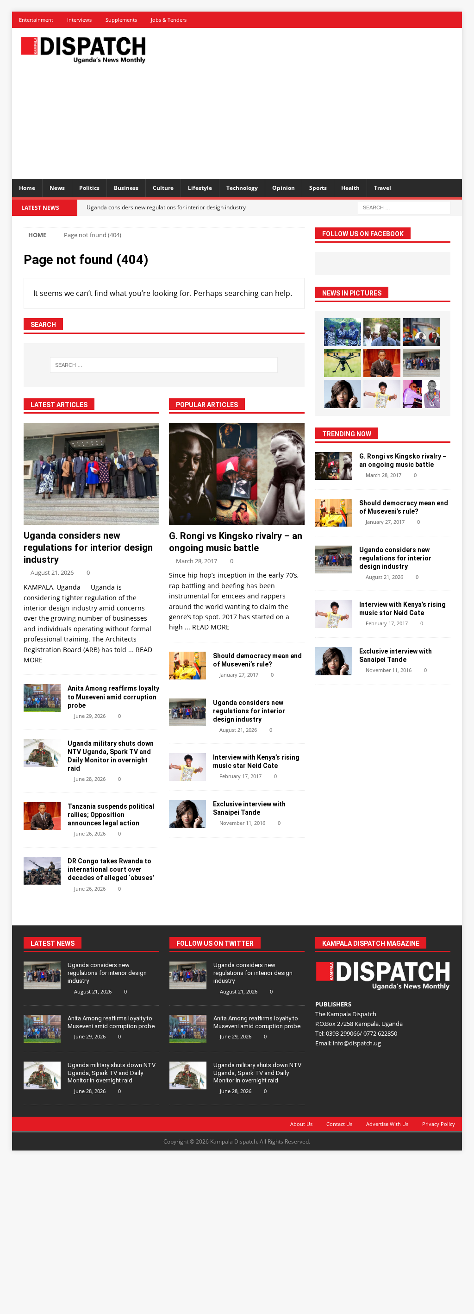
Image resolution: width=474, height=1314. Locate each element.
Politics (89, 188)
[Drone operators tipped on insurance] (342, 363)
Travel (382, 188)
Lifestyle (200, 188)
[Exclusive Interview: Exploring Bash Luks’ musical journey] (421, 394)
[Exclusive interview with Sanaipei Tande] (187, 814)
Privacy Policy (438, 1123)
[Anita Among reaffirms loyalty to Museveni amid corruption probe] (42, 698)
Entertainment (36, 19)
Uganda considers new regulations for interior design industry (88, 547)
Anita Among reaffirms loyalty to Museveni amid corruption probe (113, 697)
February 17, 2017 (240, 776)
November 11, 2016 (242, 822)
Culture (163, 188)
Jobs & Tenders (169, 19)
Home (27, 188)
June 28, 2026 (90, 778)
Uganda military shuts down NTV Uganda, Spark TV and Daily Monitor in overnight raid (112, 1073)
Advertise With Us (387, 1123)
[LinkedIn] (421, 20)
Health (350, 188)
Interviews (79, 19)
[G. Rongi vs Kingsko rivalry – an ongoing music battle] (237, 474)
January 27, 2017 (238, 674)
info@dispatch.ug (357, 1043)
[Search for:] (404, 206)
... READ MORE (207, 626)
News (57, 188)
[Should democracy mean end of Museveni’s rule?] (187, 665)
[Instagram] (438, 20)
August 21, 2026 (52, 572)
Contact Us (339, 1123)
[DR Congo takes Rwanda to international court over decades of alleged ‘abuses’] (42, 871)
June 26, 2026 (90, 833)
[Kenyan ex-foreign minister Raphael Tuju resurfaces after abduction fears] (381, 332)
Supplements (121, 19)
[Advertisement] (320, 102)
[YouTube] (454, 20)
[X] (405, 20)
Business (126, 188)
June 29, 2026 (90, 715)
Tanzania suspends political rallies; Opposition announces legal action (111, 815)
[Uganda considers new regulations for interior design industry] (91, 474)
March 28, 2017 (196, 561)
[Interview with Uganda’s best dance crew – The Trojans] (342, 332)
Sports (318, 188)
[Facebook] (389, 20)
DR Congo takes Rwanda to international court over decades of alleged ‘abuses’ (111, 869)
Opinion (283, 188)
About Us (301, 1123)
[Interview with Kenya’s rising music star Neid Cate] (187, 767)
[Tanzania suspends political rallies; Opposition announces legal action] (42, 816)
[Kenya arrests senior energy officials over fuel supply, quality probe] (421, 332)
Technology (242, 188)
